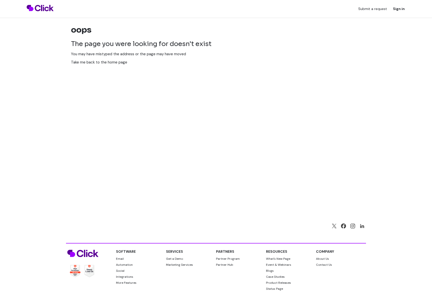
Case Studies (275, 277)
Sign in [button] (399, 8)
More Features (126, 283)
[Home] (40, 14)
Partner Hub (224, 265)
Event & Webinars (278, 265)
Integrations (124, 277)
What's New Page (278, 259)
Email (120, 259)
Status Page (274, 289)
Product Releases (278, 283)
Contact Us (324, 265)
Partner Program (228, 259)
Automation (124, 265)
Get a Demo (174, 259)
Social (120, 271)
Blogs (270, 271)
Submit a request (372, 8)
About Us (322, 259)
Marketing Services (179, 265)
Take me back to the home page (99, 62)
